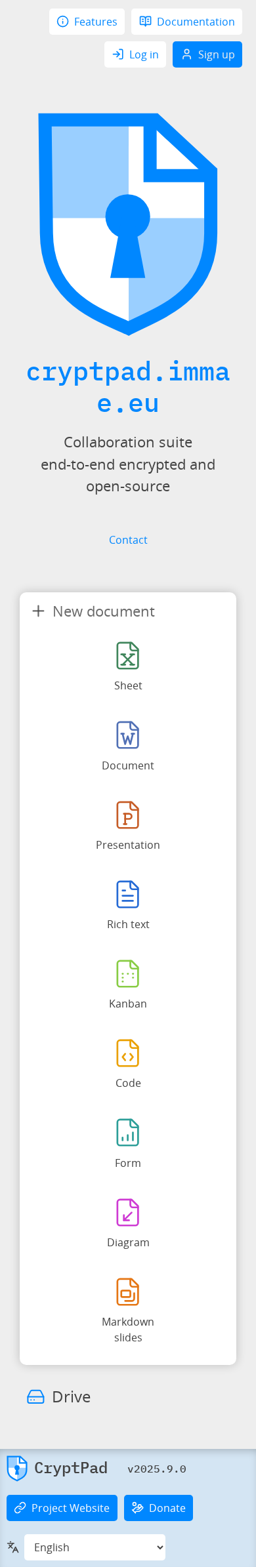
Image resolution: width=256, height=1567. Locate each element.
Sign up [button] (216, 54)
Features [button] (95, 21)
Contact (128, 540)
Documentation (196, 21)
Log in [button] (144, 54)
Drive (71, 1396)
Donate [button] (167, 1508)
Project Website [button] (71, 1508)
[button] (57, 1468)
